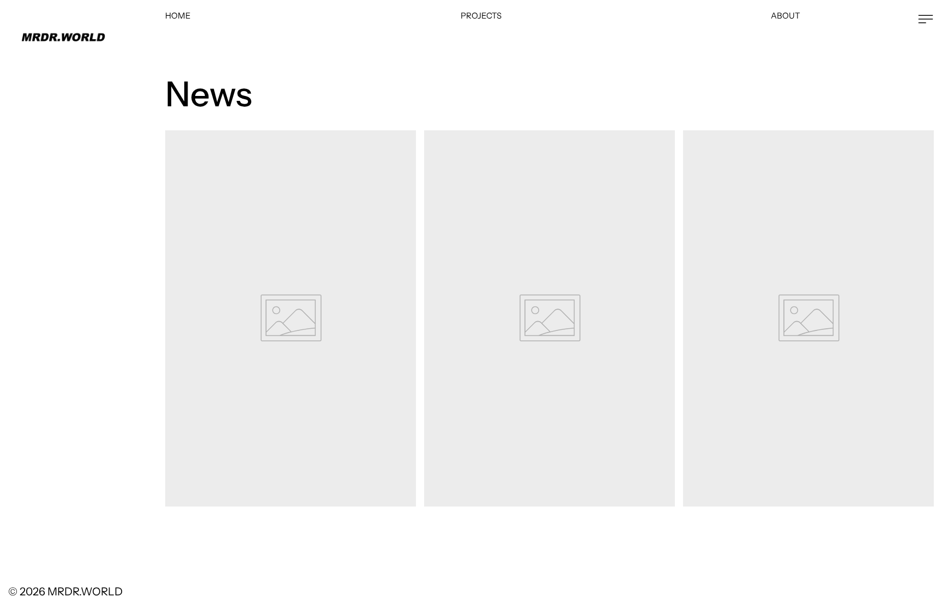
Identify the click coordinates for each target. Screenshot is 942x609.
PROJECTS (481, 15)
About (785, 15)
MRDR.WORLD (85, 591)
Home (178, 15)
